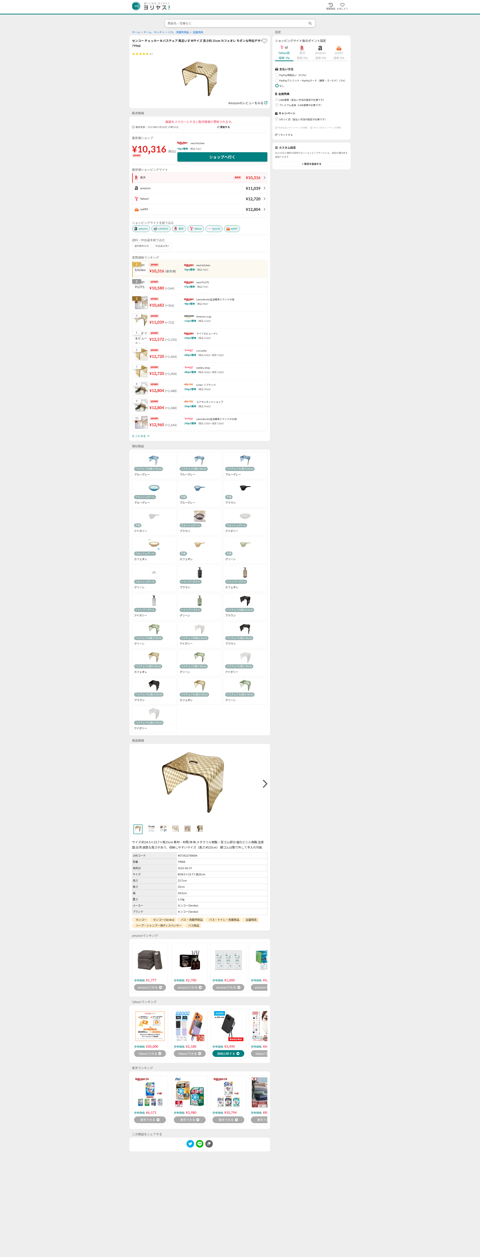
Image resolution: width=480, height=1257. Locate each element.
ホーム (136, 32)
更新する (225, 127)
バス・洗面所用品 (191, 919)
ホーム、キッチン (153, 32)
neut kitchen (198, 143)
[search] (310, 23)
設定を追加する (312, 163)
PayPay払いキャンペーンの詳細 (292, 127)
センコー (141, 919)
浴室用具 (198, 32)
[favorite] (264, 41)
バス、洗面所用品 (178, 32)
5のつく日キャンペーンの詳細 (327, 127)
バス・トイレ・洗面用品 (224, 919)
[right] (264, 783)
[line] (199, 1144)
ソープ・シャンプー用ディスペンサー (159, 925)
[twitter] (190, 1144)
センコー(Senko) (163, 919)
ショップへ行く (222, 157)
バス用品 (193, 925)
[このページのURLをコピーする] (209, 1144)
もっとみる (139, 436)
